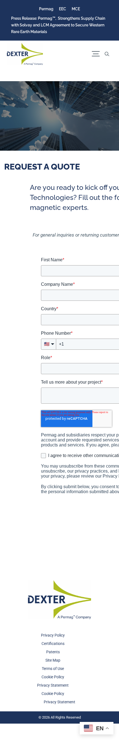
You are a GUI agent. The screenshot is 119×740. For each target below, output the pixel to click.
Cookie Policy (53, 677)
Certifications (53, 643)
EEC (62, 9)
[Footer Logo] (59, 599)
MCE (76, 9)
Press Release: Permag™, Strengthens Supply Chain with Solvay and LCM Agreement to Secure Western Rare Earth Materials (58, 25)
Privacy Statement (53, 685)
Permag (46, 9)
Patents (53, 652)
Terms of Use (53, 668)
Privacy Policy (53, 635)
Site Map (52, 660)
